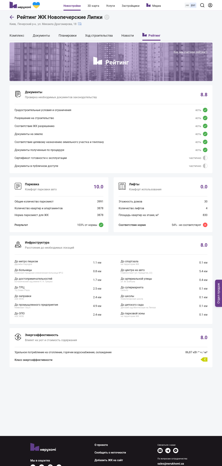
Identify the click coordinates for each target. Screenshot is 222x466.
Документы (41, 35)
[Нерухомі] (25, 5)
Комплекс (17, 35)
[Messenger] (175, 450)
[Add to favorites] (106, 17)
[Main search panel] (202, 5)
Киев (13, 24)
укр (187, 5)
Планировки (67, 35)
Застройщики (130, 5)
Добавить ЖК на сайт (109, 460)
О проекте (101, 445)
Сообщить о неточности (110, 452)
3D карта (93, 5)
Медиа (156, 5)
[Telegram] (167, 450)
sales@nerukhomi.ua (170, 463)
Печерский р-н (27, 24)
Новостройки (72, 5)
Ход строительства (99, 35)
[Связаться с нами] (160, 450)
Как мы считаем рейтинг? (190, 52)
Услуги (110, 5)
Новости (127, 35)
